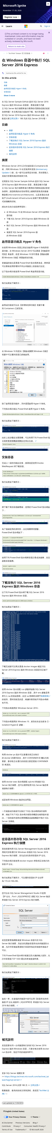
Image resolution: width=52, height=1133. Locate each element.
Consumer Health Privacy (34, 1126)
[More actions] (48, 53)
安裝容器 (7, 92)
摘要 (5, 85)
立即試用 (13, 118)
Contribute (6, 1126)
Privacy (16, 1126)
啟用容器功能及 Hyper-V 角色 (15, 88)
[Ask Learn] (44, 53)
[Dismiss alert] (48, 4)
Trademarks (20, 1129)
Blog (34, 1123)
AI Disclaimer (7, 1123)
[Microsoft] (26, 26)
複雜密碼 (45, 696)
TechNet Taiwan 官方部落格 (19, 53)
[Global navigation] (2, 26)
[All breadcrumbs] (4, 53)
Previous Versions (23, 1123)
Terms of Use (7, 1129)
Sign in (47, 26)
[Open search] (41, 26)
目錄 (5, 82)
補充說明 (13, 154)
